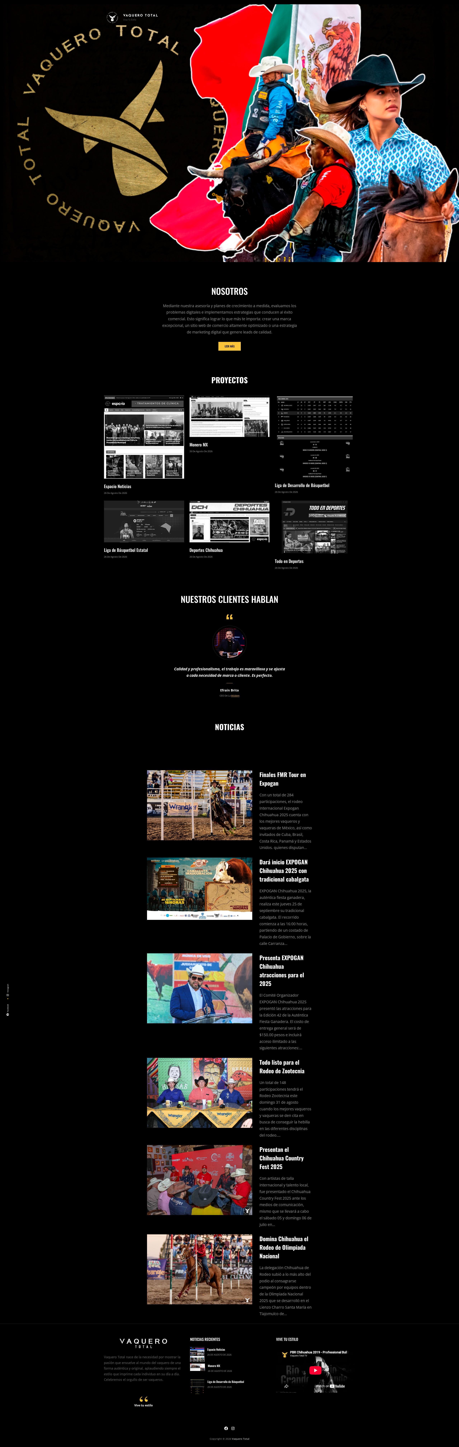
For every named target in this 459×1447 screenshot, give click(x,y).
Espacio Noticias (117, 486)
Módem (235, 695)
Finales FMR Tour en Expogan (282, 778)
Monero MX (199, 444)
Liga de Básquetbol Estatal (126, 550)
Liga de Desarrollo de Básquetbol (302, 485)
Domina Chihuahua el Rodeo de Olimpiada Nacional (283, 1247)
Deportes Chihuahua (206, 550)
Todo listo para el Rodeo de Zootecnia (281, 1066)
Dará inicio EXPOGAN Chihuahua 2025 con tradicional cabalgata (284, 870)
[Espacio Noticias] (197, 1355)
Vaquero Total (140, 15)
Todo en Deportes (289, 561)
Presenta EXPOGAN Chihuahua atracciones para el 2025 (281, 970)
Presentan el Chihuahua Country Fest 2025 (281, 1158)
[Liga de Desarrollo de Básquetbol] (197, 1387)
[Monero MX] (197, 1367)
